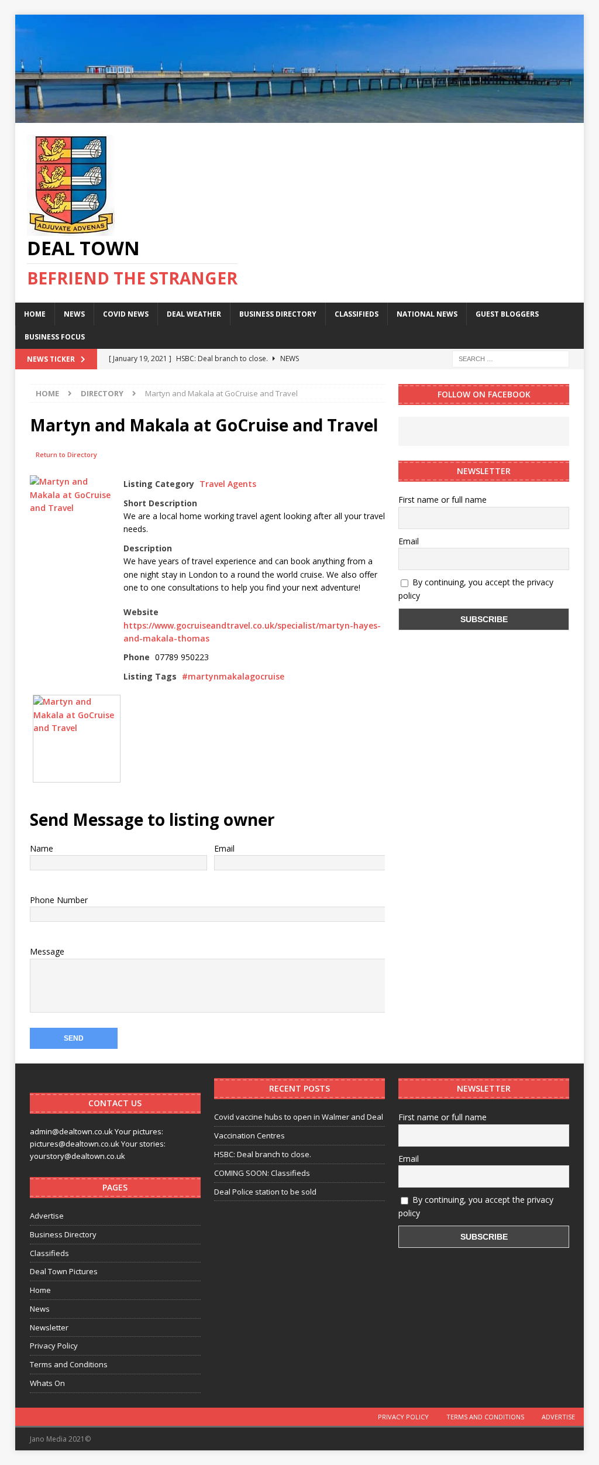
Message (47, 951)
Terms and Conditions (69, 1364)
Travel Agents (227, 483)
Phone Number (59, 899)
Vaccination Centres (249, 1135)
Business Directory (277, 314)
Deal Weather (194, 314)
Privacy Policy (54, 1345)
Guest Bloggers (507, 314)
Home (35, 314)
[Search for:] (510, 357)
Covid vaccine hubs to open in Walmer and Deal (298, 1116)
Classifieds (356, 314)
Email (224, 848)
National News (427, 314)
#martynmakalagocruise (233, 676)
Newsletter (49, 1327)
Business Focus (55, 337)
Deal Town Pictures (64, 1271)
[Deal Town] (299, 115)
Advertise (47, 1215)
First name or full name (442, 499)
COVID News (126, 314)
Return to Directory (66, 454)
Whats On (47, 1383)
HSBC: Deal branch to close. (262, 1154)
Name (41, 848)
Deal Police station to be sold (265, 1191)
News (74, 314)
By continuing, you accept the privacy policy (475, 589)
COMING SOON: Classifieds (262, 1173)
